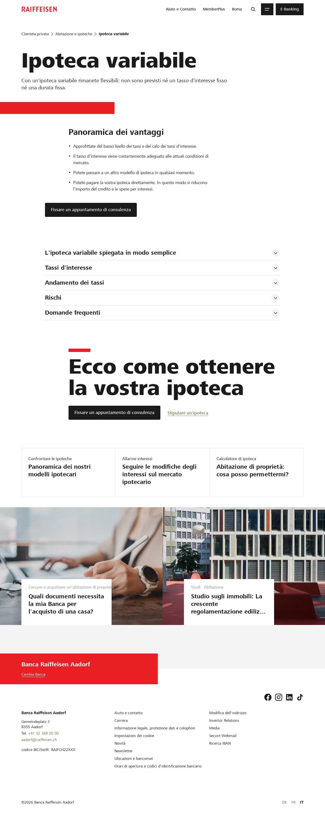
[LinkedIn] (289, 697)
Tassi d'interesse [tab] (68, 267)
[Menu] (267, 9)
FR (293, 802)
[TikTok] (300, 697)
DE (284, 802)
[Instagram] (278, 697)
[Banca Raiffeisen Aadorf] (39, 9)
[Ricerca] (253, 9)
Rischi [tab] (53, 297)
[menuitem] (181, 9)
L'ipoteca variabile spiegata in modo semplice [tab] (110, 252)
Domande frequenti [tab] (72, 312)
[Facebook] (267, 697)
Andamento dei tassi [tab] (74, 282)
